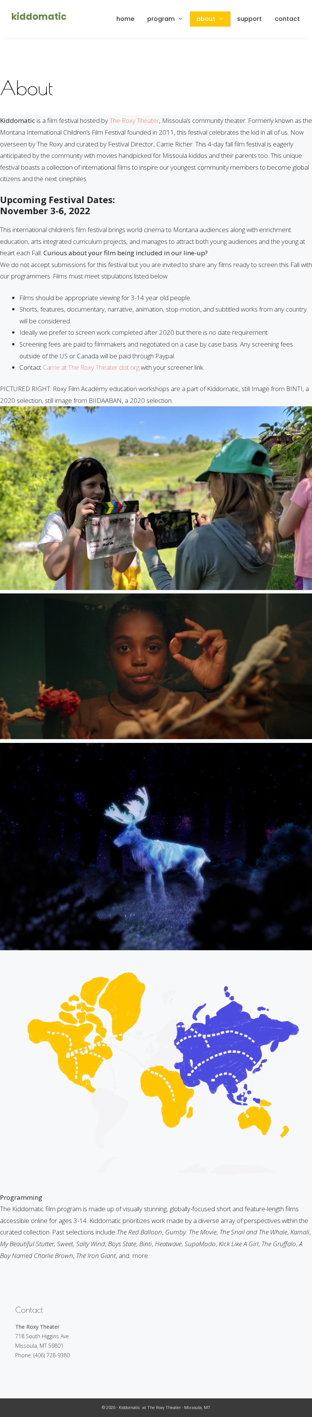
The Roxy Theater (134, 120)
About (205, 18)
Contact (287, 18)
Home (125, 18)
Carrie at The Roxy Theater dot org (91, 367)
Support (249, 18)
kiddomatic (39, 16)
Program (161, 18)
